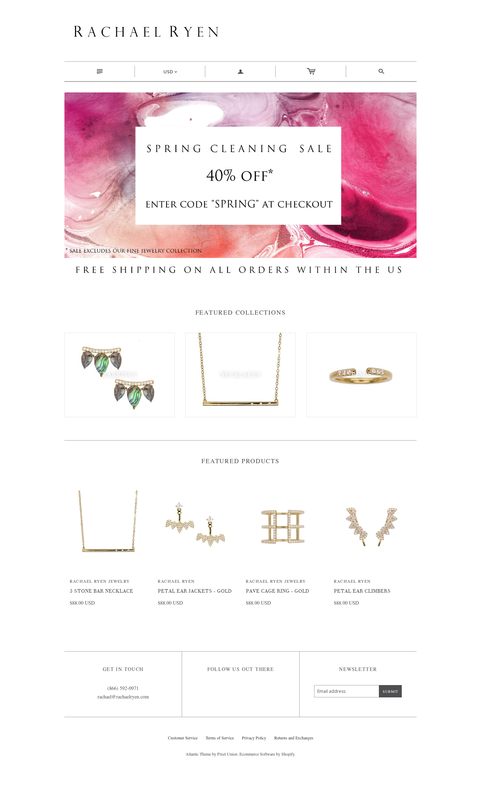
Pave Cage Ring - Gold (277, 591)
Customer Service (183, 737)
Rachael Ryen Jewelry (100, 581)
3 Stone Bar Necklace (101, 591)
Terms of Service (220, 737)
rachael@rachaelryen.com (123, 696)
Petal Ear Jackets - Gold (195, 591)
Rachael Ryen (176, 581)
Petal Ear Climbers (362, 591)
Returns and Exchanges (293, 737)
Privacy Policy (254, 737)
